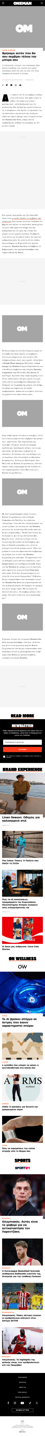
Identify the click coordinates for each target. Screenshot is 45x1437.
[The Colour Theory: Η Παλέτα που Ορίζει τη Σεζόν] (22, 844)
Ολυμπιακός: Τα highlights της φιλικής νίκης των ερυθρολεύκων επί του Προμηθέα (20, 1362)
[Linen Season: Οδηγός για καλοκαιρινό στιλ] (22, 795)
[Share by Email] (20, 85)
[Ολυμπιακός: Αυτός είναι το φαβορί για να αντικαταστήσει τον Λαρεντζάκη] (22, 1196)
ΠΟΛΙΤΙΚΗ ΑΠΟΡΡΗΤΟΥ (22, 1397)
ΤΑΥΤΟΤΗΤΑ (22, 1382)
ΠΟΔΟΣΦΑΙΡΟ (8, 1312)
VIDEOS (5, 1104)
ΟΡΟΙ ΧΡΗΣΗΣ (22, 1392)
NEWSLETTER (22, 1410)
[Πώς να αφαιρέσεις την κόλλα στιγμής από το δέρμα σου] (22, 1129)
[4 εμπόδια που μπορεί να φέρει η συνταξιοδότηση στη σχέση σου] (22, 1046)
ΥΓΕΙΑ (4, 1016)
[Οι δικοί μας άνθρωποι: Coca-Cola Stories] (22, 930)
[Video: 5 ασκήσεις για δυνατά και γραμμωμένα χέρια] (22, 1087)
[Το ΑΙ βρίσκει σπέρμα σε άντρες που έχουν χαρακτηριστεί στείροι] (22, 994)
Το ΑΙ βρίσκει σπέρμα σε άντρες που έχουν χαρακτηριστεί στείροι (19, 1022)
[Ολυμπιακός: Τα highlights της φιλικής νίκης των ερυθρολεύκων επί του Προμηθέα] (22, 1340)
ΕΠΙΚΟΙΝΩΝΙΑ (22, 1377)
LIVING (5, 1062)
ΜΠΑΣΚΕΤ (6, 1218)
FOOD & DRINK (8, 50)
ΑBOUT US (22, 1387)
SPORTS (22, 1160)
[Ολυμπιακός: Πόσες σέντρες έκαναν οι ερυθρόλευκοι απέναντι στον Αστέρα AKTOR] (22, 1296)
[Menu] (3, 3)
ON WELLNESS (22, 959)
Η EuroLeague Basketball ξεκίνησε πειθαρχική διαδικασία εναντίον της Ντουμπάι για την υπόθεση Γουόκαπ (21, 1274)
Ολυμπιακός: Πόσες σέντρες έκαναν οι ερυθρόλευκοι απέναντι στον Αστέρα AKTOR (21, 1318)
